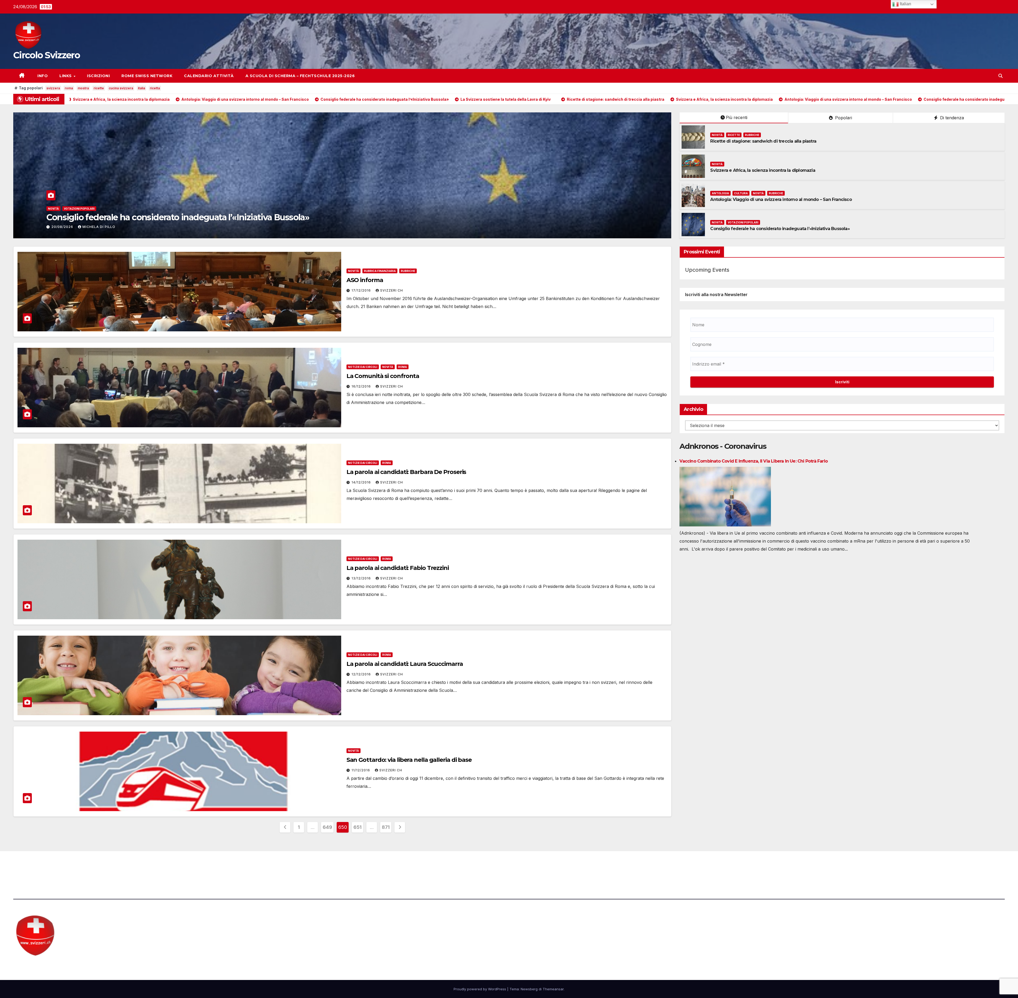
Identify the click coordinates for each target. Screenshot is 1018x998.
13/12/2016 (362, 578)
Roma (402, 366)
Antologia (720, 193)
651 (357, 827)
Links (66, 75)
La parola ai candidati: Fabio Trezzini (397, 567)
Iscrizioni (98, 75)
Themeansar (553, 989)
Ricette (70, 208)
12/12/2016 (362, 674)
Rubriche (88, 208)
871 (386, 827)
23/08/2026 (62, 227)
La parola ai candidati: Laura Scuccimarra (404, 663)
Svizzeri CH (391, 290)
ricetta (155, 88)
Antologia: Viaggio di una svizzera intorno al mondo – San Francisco (781, 199)
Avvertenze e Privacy (534, 865)
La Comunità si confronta (382, 376)
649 (327, 827)
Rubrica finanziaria (380, 270)
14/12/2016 (362, 482)
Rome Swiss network (146, 75)
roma (69, 88)
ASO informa (364, 280)
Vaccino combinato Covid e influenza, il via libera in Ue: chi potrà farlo (753, 461)
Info (42, 75)
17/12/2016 (362, 290)
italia (141, 88)
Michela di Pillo (98, 227)
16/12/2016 (362, 386)
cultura (741, 193)
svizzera (53, 88)
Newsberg (529, 989)
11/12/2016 (361, 770)
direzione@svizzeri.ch (292, 865)
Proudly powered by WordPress (480, 989)
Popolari (843, 117)
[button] (1000, 75)
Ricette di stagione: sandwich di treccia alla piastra (146, 217)
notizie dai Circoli (362, 366)
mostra (83, 88)
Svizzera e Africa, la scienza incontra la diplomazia (762, 170)
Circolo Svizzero (46, 55)
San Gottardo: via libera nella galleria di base (409, 759)
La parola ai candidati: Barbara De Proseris (406, 472)
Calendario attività (209, 75)
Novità (53, 208)
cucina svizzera (121, 88)
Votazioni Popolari (743, 222)
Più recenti (736, 117)
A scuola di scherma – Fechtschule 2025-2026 (300, 75)
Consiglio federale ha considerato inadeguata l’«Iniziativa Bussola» (779, 228)
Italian (905, 4)
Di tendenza (951, 117)
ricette (99, 88)
